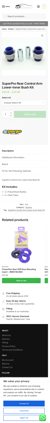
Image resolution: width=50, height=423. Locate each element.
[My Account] (38, 6)
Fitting (5, 342)
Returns (5, 363)
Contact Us (7, 367)
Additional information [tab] (13, 157)
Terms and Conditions (12, 350)
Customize (24, 410)
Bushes (11, 29)
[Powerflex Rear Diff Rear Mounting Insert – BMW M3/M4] (21, 245)
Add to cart (30, 114)
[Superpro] (12, 132)
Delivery (6, 339)
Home (4, 29)
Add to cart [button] (21, 280)
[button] (42, 35)
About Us (6, 335)
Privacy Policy (8, 346)
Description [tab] (8, 150)
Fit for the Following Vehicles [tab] (16, 171)
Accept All (24, 403)
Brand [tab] (5, 164)
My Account (7, 360)
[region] (24, 400)
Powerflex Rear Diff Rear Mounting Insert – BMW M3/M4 (19, 270)
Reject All (24, 418)
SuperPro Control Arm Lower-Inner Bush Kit (26, 210)
